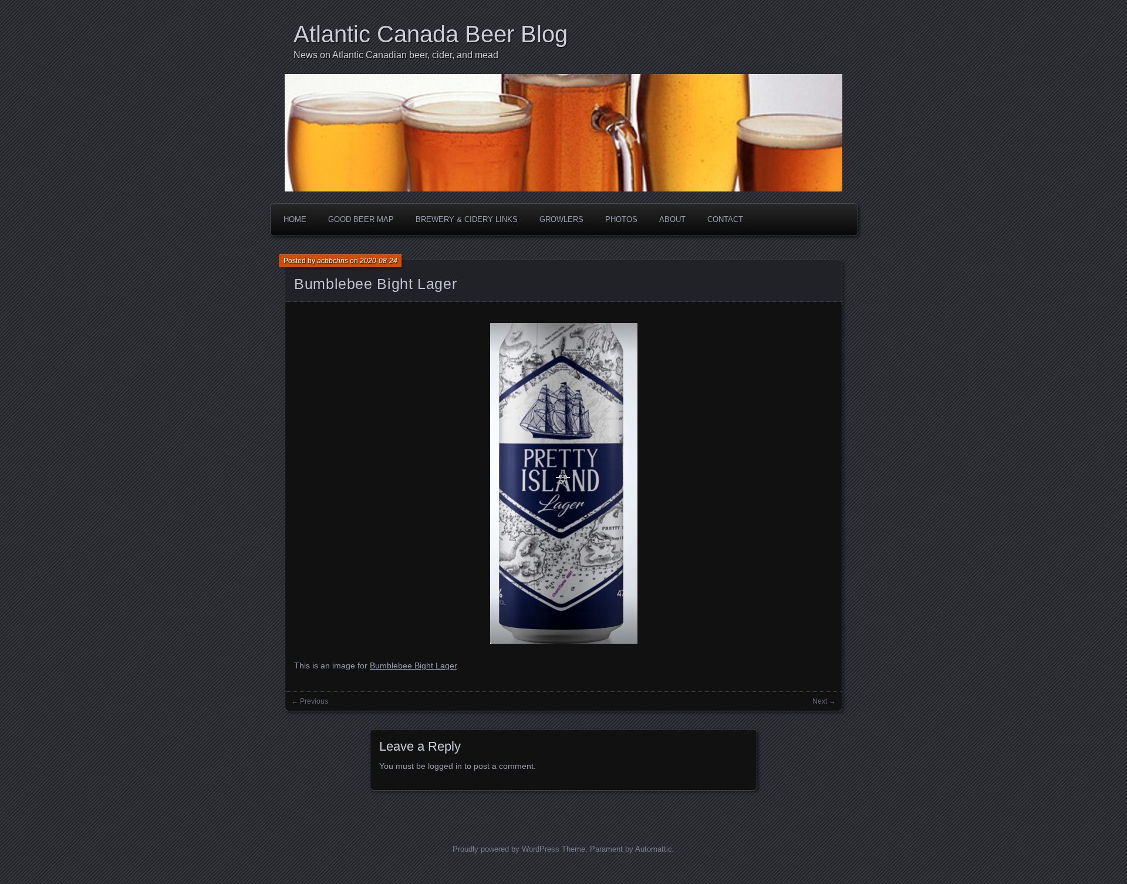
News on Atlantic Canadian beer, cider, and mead (395, 55)
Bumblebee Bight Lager (375, 283)
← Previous (309, 701)
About (672, 219)
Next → (824, 701)
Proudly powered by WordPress (506, 849)
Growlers (561, 219)
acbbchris (332, 261)
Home (295, 219)
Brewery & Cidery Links (467, 219)
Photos (621, 219)
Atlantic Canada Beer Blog (430, 34)
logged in (445, 766)
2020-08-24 (378, 261)
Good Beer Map (361, 219)
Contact (725, 219)
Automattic (653, 849)
